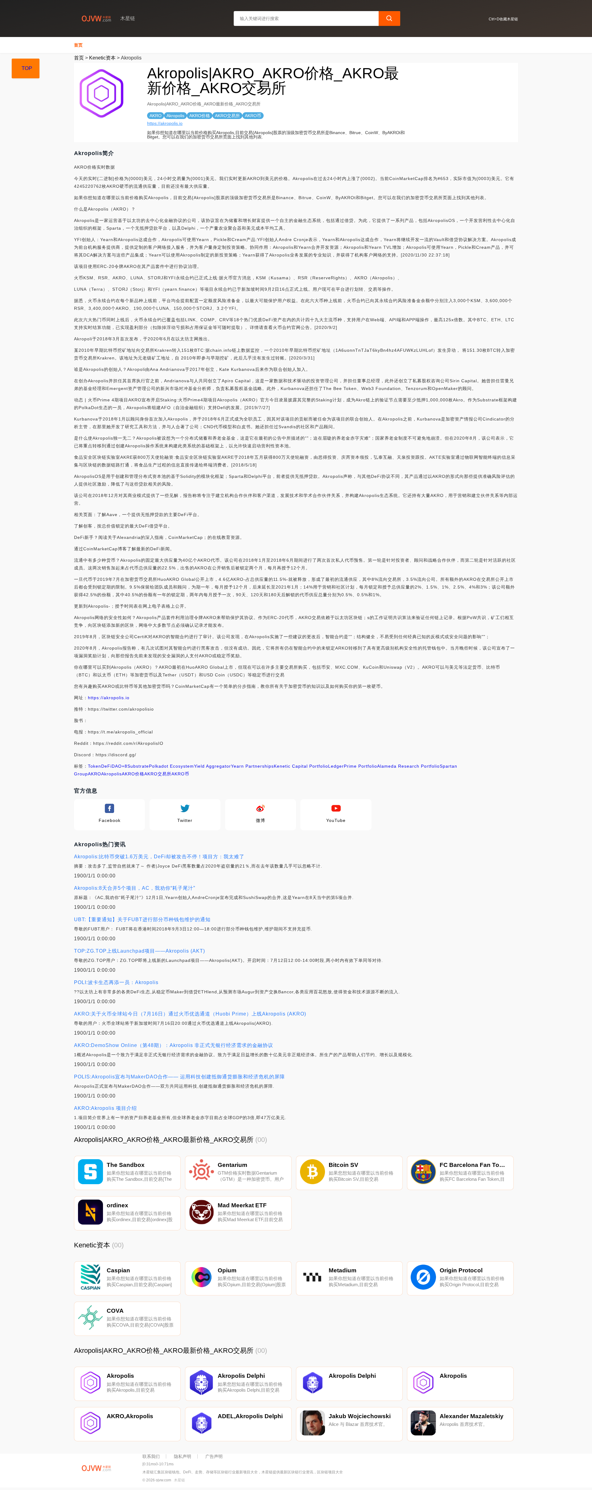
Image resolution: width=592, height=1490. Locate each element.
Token (94, 766)
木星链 (179, 1480)
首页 (78, 45)
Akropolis (111, 773)
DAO (117, 766)
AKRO (94, 773)
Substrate (138, 766)
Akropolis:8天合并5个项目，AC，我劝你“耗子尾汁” (134, 888)
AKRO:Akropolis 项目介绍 (105, 1108)
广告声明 (214, 1456)
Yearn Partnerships (252, 766)
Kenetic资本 (102, 57)
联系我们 (151, 1456)
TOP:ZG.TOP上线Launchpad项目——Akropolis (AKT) (139, 951)
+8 (124, 766)
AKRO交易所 (157, 773)
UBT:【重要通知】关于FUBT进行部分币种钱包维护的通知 (142, 919)
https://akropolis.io (165, 123)
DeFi (106, 766)
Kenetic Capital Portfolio (301, 766)
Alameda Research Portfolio (408, 766)
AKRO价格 (133, 773)
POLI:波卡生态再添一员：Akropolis (116, 982)
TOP (27, 68)
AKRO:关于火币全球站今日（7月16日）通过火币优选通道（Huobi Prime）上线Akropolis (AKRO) (190, 1013)
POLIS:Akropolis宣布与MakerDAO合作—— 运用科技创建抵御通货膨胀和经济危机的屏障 (179, 1076)
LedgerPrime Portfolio (352, 766)
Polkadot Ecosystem (171, 766)
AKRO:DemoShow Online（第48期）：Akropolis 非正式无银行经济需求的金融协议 (173, 1045)
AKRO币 (180, 773)
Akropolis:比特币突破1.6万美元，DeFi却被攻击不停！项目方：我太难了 (159, 856)
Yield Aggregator (212, 766)
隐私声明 (182, 1456)
